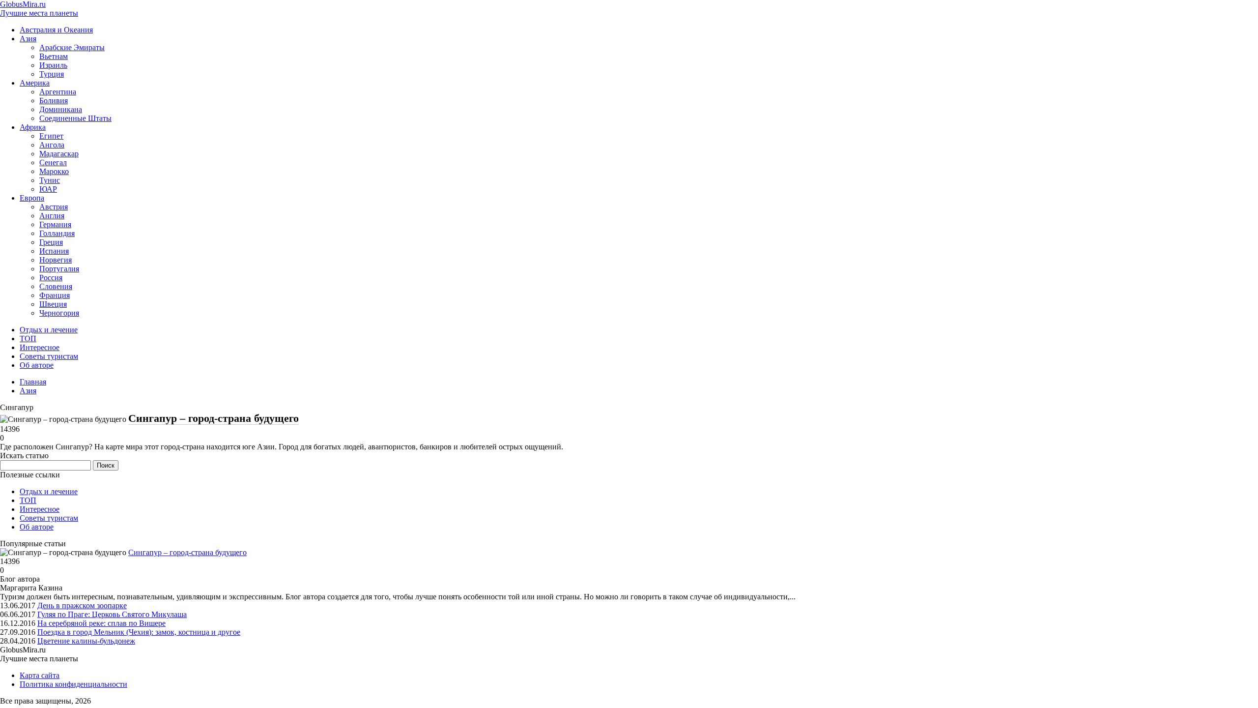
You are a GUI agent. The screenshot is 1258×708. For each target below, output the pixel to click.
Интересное (39, 347)
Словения (55, 286)
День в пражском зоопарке (82, 605)
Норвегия (55, 260)
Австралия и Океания (56, 30)
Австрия (53, 207)
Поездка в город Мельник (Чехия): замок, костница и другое (138, 632)
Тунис (49, 180)
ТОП (28, 338)
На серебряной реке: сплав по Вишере (101, 623)
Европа (32, 198)
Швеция (53, 304)
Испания (54, 251)
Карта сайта (39, 675)
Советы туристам (49, 356)
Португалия (59, 269)
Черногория (59, 313)
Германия (55, 224)
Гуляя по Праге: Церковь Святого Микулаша (112, 614)
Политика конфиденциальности (73, 684)
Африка (33, 127)
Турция (51, 74)
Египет (51, 136)
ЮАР (48, 189)
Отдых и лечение (49, 329)
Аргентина (57, 92)
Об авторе (37, 365)
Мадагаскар (59, 153)
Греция (51, 242)
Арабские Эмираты (72, 47)
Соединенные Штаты (75, 118)
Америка (35, 83)
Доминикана (60, 109)
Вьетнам (53, 56)
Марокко (54, 171)
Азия (28, 38)
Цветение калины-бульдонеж (86, 641)
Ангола (51, 145)
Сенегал (53, 162)
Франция (54, 295)
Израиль (53, 65)
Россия (50, 277)
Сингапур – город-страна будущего (213, 418)
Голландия (57, 233)
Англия (51, 215)
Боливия (53, 100)
